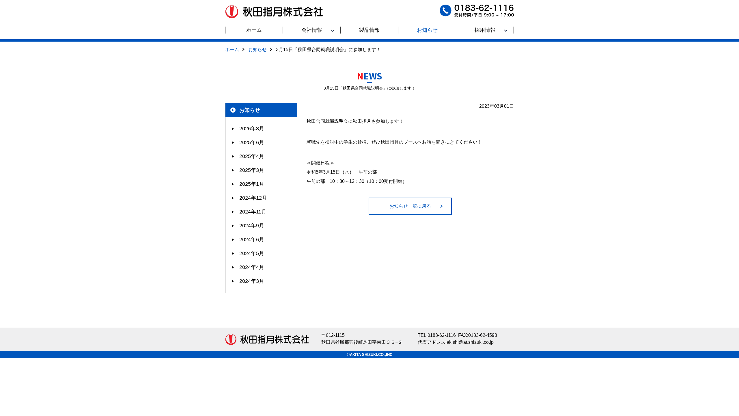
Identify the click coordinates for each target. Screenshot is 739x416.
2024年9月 (251, 226)
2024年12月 (253, 198)
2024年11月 (252, 212)
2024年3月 (251, 281)
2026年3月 (251, 128)
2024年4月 (251, 267)
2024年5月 (251, 253)
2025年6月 (251, 142)
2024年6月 (251, 239)
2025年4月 (251, 156)
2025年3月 (251, 170)
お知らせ (249, 110)
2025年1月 (251, 184)
